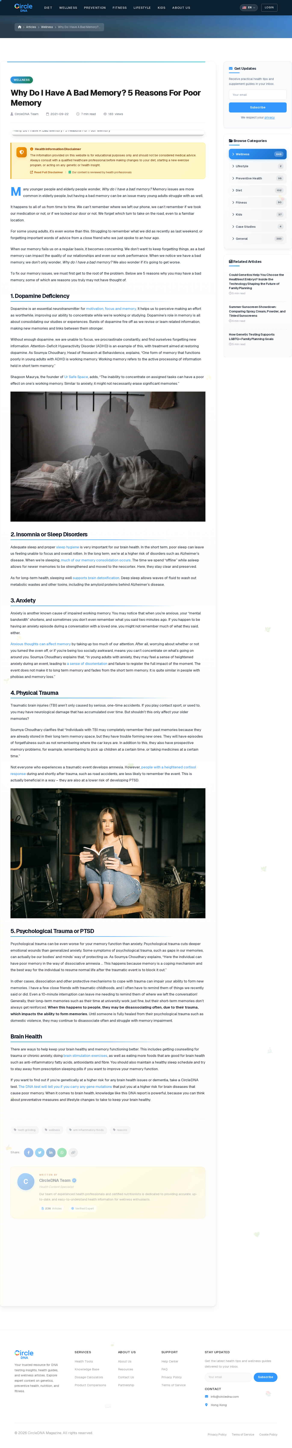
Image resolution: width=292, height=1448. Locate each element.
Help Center (169, 1361)
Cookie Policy (268, 1434)
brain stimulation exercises (85, 1055)
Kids (162, 8)
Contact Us (126, 1377)
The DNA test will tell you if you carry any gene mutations (65, 1086)
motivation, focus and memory (111, 308)
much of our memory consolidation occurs (96, 560)
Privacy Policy (171, 1377)
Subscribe (257, 107)
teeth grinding (26, 1126)
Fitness (120, 8)
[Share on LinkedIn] (51, 1149)
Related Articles (105, 1293)
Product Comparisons (90, 1385)
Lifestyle (142, 8)
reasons (122, 1126)
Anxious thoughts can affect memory (40, 644)
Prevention (95, 8)
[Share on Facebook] (28, 1149)
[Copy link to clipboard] (73, 1149)
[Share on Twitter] (39, 1149)
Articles (31, 27)
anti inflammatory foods (88, 1126)
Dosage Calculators (89, 1377)
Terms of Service (173, 1385)
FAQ (164, 1369)
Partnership (126, 1385)
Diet (48, 8)
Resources (125, 1369)
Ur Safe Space (76, 376)
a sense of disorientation (87, 663)
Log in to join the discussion (50, 1293)
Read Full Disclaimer (48, 172)
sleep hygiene (67, 547)
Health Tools (84, 1361)
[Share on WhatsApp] (62, 1149)
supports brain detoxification (96, 577)
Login (269, 7)
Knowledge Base (87, 1369)
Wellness (68, 8)
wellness (54, 1126)
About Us (181, 8)
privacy (270, 117)
